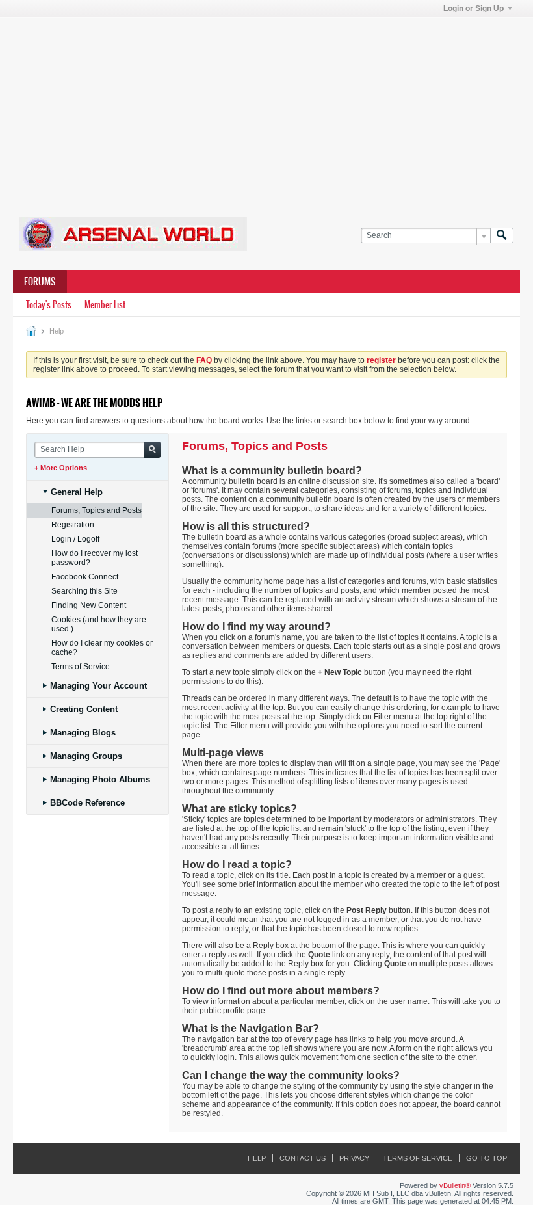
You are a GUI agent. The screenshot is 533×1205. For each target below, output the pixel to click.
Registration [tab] (72, 524)
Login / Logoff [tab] (75, 539)
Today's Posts (49, 304)
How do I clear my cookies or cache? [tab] (102, 648)
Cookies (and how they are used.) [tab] (98, 624)
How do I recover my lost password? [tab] (94, 558)
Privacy (354, 1158)
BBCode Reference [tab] (87, 803)
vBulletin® (455, 1185)
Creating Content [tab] (84, 709)
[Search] (502, 236)
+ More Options (60, 467)
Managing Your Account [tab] (98, 686)
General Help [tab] (77, 492)
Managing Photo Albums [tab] (100, 779)
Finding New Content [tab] (88, 605)
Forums (40, 281)
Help (257, 1158)
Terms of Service (417, 1158)
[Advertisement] (273, 109)
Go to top (486, 1158)
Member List (104, 304)
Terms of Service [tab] (80, 666)
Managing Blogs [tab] (83, 732)
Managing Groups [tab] (86, 756)
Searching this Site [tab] (84, 591)
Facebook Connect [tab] (84, 576)
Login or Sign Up (473, 8)
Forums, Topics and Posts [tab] (96, 510)
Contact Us (303, 1158)
